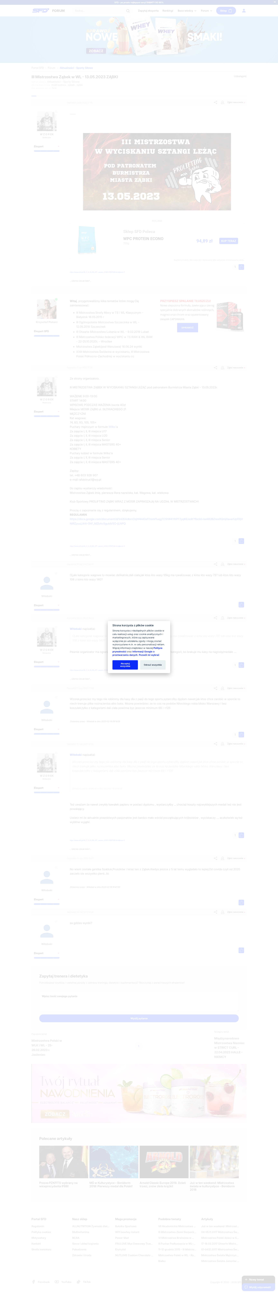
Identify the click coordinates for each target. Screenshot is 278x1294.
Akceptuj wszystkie (125, 664)
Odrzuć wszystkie (153, 665)
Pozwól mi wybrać (149, 655)
